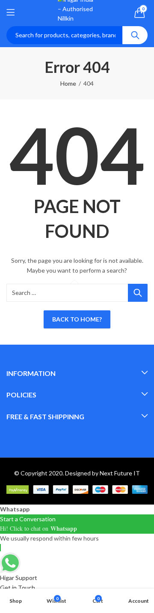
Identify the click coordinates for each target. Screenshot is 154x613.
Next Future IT (120, 473)
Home (68, 83)
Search (135, 35)
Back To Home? (77, 319)
